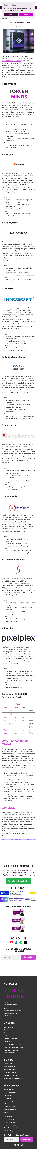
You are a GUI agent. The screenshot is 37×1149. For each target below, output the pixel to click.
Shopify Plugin (8, 1041)
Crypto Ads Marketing (10, 1092)
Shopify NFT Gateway (10, 1075)
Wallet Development (10, 1107)
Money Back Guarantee (11, 1050)
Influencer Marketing (10, 1109)
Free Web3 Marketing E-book (12, 1044)
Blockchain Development (11, 1125)
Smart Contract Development (12, 1128)
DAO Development (9, 1122)
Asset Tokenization (9, 1066)
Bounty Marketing (9, 1089)
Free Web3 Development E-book (13, 1047)
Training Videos (8, 1027)
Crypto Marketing (9, 1119)
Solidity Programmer (10, 1072)
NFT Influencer (8, 1116)
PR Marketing (8, 1095)
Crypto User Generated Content (13, 1078)
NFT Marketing (8, 1098)
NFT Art (6, 1112)
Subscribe (28, 957)
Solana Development (10, 1069)
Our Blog (6, 1030)
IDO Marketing (8, 1101)
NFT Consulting (8, 1131)
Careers (6, 1033)
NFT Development (9, 1104)
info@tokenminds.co (10, 1004)
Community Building (10, 1063)
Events (6, 1035)
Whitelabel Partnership (10, 1038)
